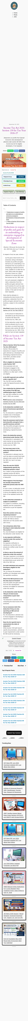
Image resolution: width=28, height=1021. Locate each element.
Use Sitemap (20, 192)
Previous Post (8, 665)
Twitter (16, 150)
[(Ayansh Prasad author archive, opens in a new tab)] (13, 737)
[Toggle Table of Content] (4, 209)
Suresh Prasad (16, 638)
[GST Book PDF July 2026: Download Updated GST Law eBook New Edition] (14, 754)
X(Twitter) (22, 646)
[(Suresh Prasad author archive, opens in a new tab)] (22, 737)
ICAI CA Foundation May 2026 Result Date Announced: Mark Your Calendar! (13, 941)
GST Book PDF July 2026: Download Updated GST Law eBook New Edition (12, 765)
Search (22, 198)
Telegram (22, 660)
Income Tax (13, 170)
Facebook (22, 150)
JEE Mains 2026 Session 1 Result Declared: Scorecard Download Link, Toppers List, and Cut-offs (13, 915)
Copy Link (7, 657)
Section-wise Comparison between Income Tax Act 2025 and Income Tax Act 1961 (13, 401)
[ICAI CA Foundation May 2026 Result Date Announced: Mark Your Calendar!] (14, 930)
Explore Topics (8, 192)
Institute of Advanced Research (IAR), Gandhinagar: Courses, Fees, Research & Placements (13, 790)
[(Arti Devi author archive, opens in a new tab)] (5, 737)
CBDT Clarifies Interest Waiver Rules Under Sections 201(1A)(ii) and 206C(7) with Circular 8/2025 (14, 815)
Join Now (21, 176)
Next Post (21, 665)
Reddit (16, 660)
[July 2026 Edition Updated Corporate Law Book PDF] (14, 855)
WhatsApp (10, 150)
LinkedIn (16, 646)
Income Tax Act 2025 (8, 172)
